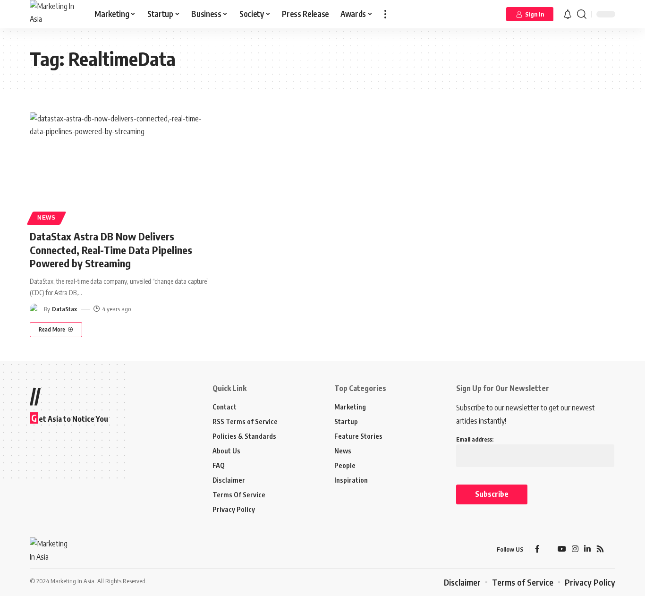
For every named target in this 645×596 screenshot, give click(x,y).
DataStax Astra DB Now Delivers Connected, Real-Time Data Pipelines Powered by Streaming (111, 250)
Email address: (474, 439)
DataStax (64, 309)
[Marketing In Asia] (54, 14)
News (46, 218)
